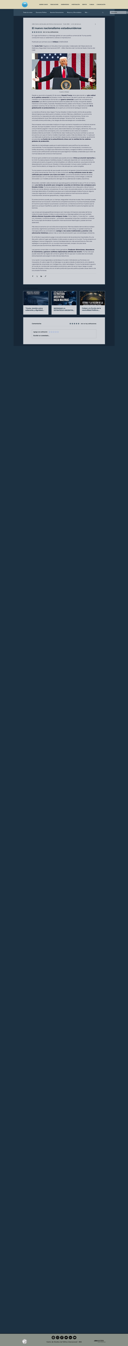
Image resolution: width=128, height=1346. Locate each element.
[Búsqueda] (127, 12)
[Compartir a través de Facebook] (33, 276)
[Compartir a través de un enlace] (45, 276)
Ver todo (102, 288)
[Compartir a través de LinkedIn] (41, 276)
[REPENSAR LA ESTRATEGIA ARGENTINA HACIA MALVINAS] (64, 298)
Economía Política (41, 12)
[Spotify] (53, 1337)
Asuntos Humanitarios (57, 12)
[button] (54, 4)
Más (86, 12)
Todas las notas (27, 12)
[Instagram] (57, 1337)
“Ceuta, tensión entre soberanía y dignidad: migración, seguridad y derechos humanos (34, 309)
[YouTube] (74, 1337)
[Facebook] (62, 1337)
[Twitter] (66, 1337)
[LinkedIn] (70, 1337)
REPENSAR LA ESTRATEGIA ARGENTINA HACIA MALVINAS (64, 309)
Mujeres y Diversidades (74, 12)
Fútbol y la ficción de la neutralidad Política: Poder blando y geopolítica (91, 309)
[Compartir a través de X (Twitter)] (37, 276)
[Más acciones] (95, 24)
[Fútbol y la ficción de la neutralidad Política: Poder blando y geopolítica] (92, 298)
